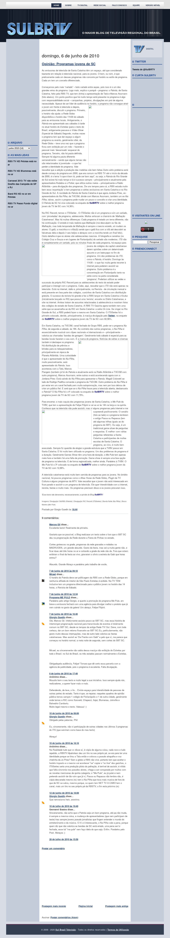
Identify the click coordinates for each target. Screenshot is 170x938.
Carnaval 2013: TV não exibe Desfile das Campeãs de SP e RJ (22, 184)
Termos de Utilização (118, 929)
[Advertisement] (23, 88)
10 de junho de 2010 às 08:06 (64, 713)
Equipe (136, 5)
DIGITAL (150, 49)
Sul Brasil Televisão (65, 929)
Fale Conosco (119, 5)
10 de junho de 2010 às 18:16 (64, 743)
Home (56, 5)
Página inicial (86, 906)
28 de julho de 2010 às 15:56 (63, 839)
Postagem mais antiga (116, 906)
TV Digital (83, 5)
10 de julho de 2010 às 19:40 (63, 806)
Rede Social (100, 5)
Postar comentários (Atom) (64, 917)
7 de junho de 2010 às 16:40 (63, 614)
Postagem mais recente (54, 906)
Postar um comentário (53, 848)
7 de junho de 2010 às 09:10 (63, 570)
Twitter (111, 315)
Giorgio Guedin (57, 617)
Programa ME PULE (59, 597)
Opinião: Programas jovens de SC (68, 63)
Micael (52, 574)
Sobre (68, 5)
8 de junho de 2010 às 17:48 (63, 673)
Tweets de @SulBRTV (143, 69)
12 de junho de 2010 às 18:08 (64, 792)
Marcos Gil (54, 524)
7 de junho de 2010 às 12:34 (63, 594)
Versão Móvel (153, 5)
